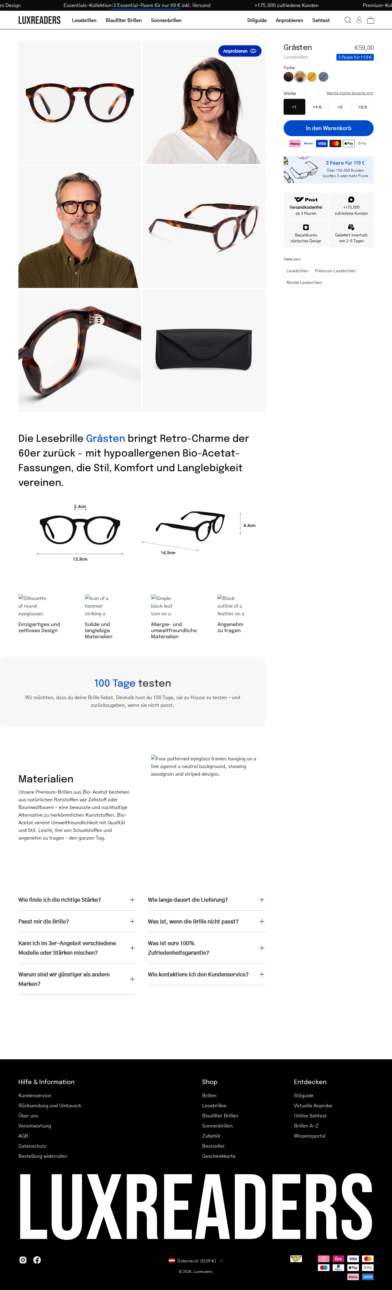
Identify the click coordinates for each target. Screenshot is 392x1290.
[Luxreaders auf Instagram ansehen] (23, 1260)
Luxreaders (203, 1271)
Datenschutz (32, 1145)
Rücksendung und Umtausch (49, 1105)
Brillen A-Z (306, 1125)
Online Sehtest (310, 1115)
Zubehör (211, 1135)
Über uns (28, 1115)
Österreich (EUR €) (196, 1261)
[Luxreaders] (39, 20)
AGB (23, 1135)
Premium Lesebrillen (335, 270)
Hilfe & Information (46, 1081)
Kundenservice (34, 1095)
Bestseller (213, 1145)
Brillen (209, 1095)
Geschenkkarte (219, 1155)
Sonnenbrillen (217, 1125)
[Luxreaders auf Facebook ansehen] (37, 1260)
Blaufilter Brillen (220, 1115)
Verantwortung (34, 1125)
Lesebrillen (297, 270)
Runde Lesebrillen (304, 282)
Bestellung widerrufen (42, 1155)
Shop (209, 1081)
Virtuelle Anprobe (313, 1105)
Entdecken (310, 1081)
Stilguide (304, 1095)
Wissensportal (310, 1135)
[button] (348, 20)
